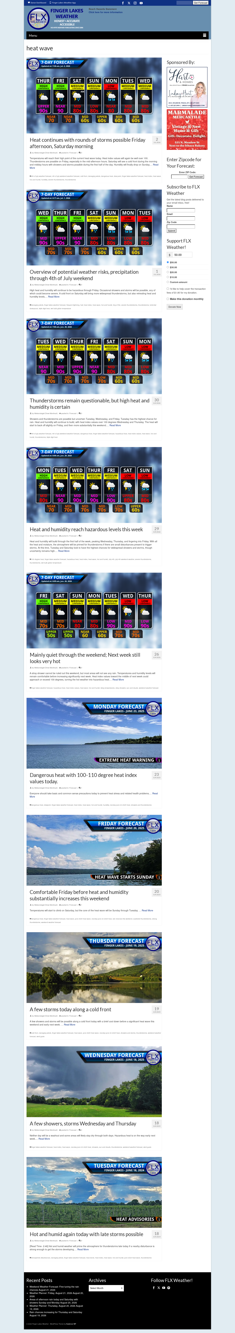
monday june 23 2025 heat (120, 805)
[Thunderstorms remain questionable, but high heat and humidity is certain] (94, 356)
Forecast (72, 152)
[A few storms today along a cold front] (94, 967)
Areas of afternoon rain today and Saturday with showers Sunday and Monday (54, 1301)
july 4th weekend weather (124, 559)
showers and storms (128, 1033)
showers (95, 1147)
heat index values (134, 434)
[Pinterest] (168, 1287)
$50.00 (173, 262)
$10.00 (173, 277)
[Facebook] (123, 3)
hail (81, 305)
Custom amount (178, 282)
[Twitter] (129, 3)
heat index (148, 176)
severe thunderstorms (56, 180)
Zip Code (172, 222)
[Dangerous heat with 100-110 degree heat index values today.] (94, 733)
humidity (44, 180)
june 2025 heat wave (83, 919)
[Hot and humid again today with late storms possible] (94, 1192)
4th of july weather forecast (41, 176)
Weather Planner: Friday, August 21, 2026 (51, 1293)
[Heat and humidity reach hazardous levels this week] (94, 485)
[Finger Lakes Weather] (55, 19)
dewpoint (47, 805)
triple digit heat (44, 308)
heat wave (157, 176)
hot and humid (35, 180)
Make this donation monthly (187, 299)
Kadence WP (71, 1324)
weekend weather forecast (148, 688)
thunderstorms (70, 180)
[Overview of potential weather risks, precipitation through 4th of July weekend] (94, 227)
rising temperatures (108, 688)
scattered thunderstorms (142, 919)
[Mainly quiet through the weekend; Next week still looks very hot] (94, 611)
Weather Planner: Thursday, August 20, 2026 (52, 1305)
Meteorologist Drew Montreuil (45, 152)
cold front (83, 176)
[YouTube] (141, 3)
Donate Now (174, 306)
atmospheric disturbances (40, 1258)
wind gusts (40, 1036)
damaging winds (94, 176)
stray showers (121, 688)
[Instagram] (135, 3)
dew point (117, 176)
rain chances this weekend (122, 919)
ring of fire (116, 305)
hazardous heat (121, 434)
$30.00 (173, 267)
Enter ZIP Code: (187, 172)
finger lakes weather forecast (132, 176)
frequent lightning (73, 305)
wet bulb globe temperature (61, 308)
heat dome (90, 1258)
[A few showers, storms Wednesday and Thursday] (94, 1081)
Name (170, 205)
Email (170, 214)
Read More (53, 296)
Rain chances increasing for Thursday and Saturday (56, 1312)
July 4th (111, 559)
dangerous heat (107, 176)
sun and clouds (132, 688)
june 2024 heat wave (132, 1258)
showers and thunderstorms (141, 805)
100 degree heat (37, 559)
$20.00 (173, 272)
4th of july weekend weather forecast (65, 176)
